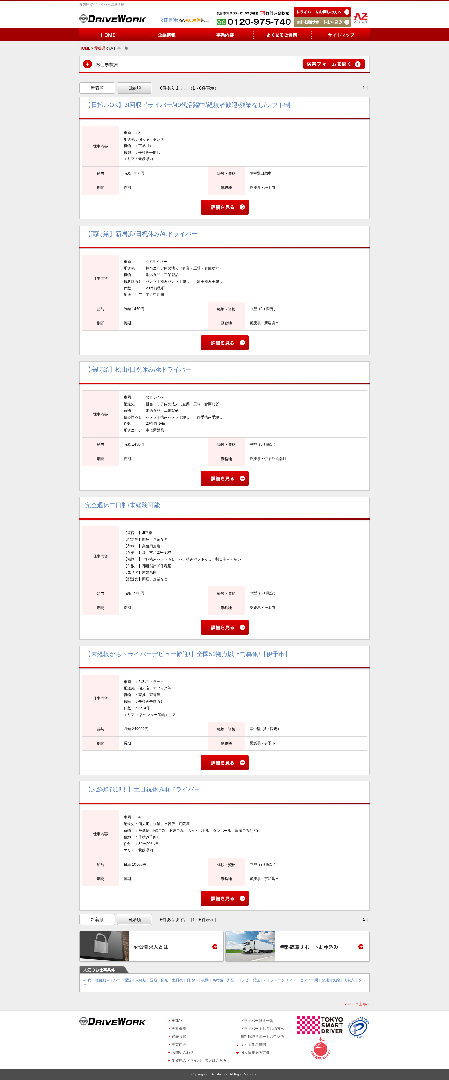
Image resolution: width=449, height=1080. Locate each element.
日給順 (134, 88)
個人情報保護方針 (255, 1052)
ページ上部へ (359, 1004)
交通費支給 (331, 980)
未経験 (140, 980)
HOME (177, 1021)
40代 (87, 980)
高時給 (217, 980)
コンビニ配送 (249, 980)
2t (265, 980)
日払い (192, 980)
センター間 (309, 980)
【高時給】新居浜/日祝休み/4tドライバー (141, 233)
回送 (164, 980)
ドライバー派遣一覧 (256, 1021)
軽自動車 (102, 980)
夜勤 (205, 980)
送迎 (153, 980)
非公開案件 (166, 20)
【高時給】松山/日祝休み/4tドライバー (138, 369)
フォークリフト (283, 980)
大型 (230, 980)
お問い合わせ (183, 1052)
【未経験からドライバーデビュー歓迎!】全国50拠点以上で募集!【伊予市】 (188, 654)
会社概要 (179, 1029)
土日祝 (177, 980)
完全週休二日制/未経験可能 (122, 505)
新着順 (97, 88)
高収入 (349, 980)
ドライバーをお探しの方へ (262, 1029)
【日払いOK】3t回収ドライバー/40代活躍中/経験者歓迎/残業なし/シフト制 (187, 104)
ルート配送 (122, 980)
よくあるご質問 (253, 1044)
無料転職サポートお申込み (262, 1036)
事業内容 (179, 1044)
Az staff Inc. (220, 1074)
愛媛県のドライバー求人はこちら (199, 1060)
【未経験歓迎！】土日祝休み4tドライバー (142, 789)
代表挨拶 (179, 1036)
